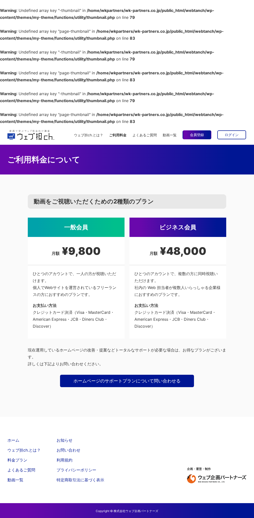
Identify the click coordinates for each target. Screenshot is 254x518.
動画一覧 (170, 135)
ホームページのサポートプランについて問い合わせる (127, 380)
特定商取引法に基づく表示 (80, 479)
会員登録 (197, 135)
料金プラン (17, 460)
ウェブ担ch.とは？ (88, 135)
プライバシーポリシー (76, 469)
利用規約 (64, 460)
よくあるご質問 (144, 135)
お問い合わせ (68, 450)
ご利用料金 (118, 135)
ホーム (13, 440)
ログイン (232, 135)
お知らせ (64, 440)
